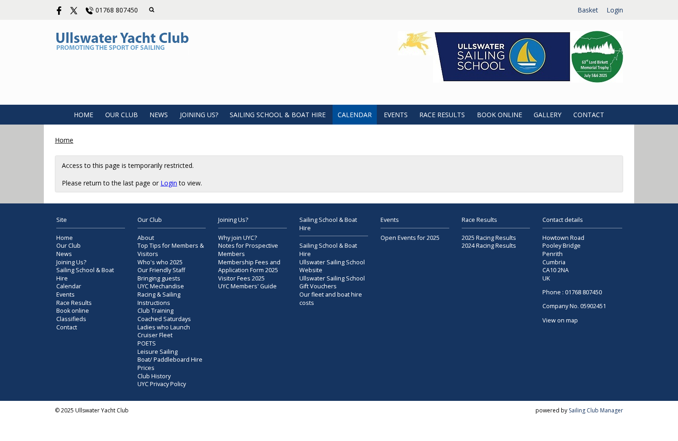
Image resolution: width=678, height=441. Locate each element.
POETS (146, 343)
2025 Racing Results (489, 238)
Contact (588, 114)
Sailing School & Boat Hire (278, 114)
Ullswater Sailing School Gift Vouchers (332, 282)
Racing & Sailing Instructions (158, 299)
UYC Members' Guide (247, 286)
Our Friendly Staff (161, 270)
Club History (154, 376)
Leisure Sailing (157, 352)
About (145, 238)
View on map (560, 320)
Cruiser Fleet (154, 335)
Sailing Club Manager (596, 410)
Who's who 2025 (160, 262)
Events (396, 114)
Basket (587, 10)
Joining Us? (199, 114)
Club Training (155, 311)
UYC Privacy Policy (161, 384)
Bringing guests (158, 278)
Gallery (547, 114)
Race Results (442, 114)
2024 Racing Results (489, 246)
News (158, 114)
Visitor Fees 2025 (241, 278)
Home (83, 114)
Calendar (355, 114)
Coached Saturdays (164, 319)
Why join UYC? (237, 238)
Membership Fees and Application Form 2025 (249, 266)
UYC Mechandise (160, 286)
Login (615, 10)
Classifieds (71, 319)
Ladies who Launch (163, 327)
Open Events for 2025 (410, 238)
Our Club (121, 114)
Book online (499, 114)
